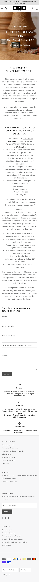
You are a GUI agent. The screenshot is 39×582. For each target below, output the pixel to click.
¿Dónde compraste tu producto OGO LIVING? (17, 345)
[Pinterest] (8, 518)
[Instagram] (5, 518)
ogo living (8, 574)
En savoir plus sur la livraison (11, 536)
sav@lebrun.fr (19, 147)
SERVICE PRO (6, 545)
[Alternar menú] (2, 8)
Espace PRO (6, 463)
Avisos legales (6, 454)
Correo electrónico (8, 326)
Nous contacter (7, 530)
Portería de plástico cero (10, 448)
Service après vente (8, 533)
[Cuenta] (32, 8)
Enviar (7, 374)
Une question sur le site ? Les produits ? (15, 542)
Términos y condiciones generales (13, 451)
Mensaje (4, 355)
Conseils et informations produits (12, 539)
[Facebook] (2, 518)
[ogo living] (19, 8)
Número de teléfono (8, 336)
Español (23, 570)
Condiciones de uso (8, 457)
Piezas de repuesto (8, 445)
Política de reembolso (9, 460)
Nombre (4, 316)
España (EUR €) (8, 570)
